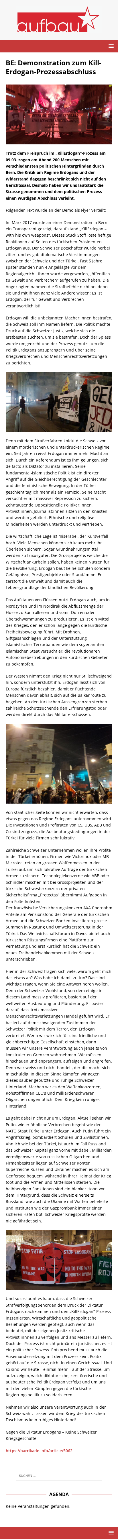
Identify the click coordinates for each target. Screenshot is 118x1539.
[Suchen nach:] (59, 1476)
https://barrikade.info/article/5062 (39, 1450)
